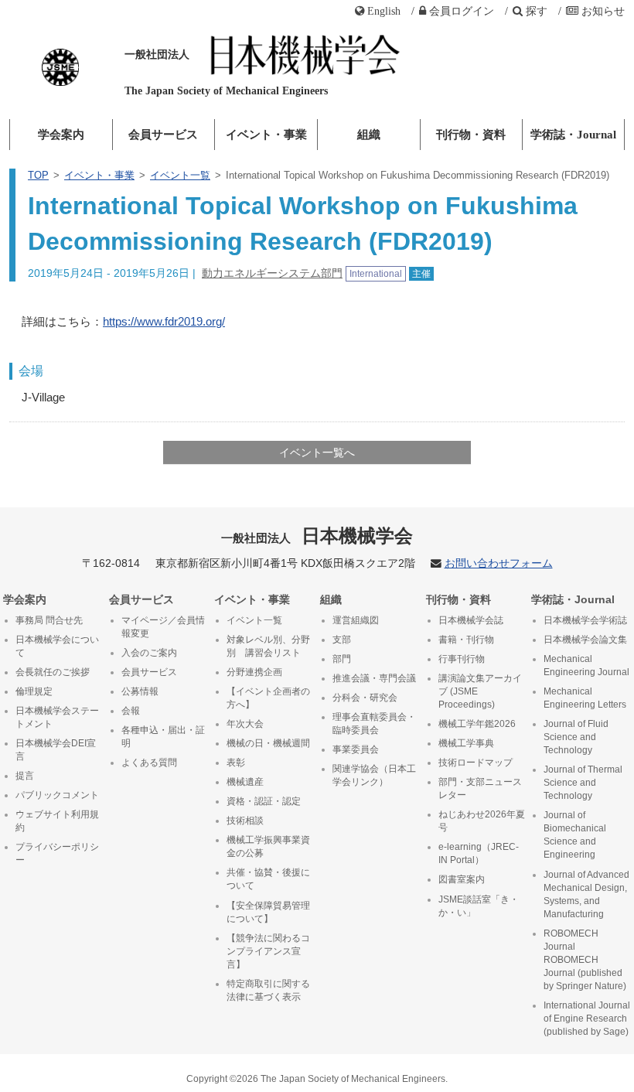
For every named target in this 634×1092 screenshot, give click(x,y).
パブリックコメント (57, 795)
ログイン (461, 11)
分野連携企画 (254, 672)
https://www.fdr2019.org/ (164, 321)
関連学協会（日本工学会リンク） (374, 775)
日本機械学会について (57, 646)
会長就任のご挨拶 (52, 672)
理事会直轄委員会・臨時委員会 (374, 723)
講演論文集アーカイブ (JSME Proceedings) (480, 691)
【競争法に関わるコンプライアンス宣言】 (268, 951)
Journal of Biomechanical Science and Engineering (575, 835)
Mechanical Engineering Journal (586, 665)
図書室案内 (461, 879)
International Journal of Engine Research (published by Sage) (587, 1018)
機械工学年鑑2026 (477, 723)
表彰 (236, 762)
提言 (24, 775)
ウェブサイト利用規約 (57, 821)
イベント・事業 (266, 134)
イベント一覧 (180, 175)
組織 (368, 134)
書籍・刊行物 (466, 639)
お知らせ (603, 11)
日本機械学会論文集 (585, 639)
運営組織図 (355, 620)
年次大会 (245, 723)
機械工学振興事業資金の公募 (268, 846)
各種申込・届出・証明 (163, 737)
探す (536, 11)
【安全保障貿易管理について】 (268, 912)
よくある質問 (149, 762)
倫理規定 (34, 691)
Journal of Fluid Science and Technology (576, 737)
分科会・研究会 (364, 697)
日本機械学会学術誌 (585, 620)
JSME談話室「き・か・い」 (478, 906)
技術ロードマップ (475, 762)
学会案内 (61, 134)
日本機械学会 (317, 535)
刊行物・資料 (471, 134)
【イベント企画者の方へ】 (268, 698)
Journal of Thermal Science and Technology (583, 782)
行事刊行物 (461, 658)
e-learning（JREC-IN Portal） (478, 853)
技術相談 (245, 820)
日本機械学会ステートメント (57, 717)
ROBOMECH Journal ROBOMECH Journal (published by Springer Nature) (585, 959)
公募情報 (139, 691)
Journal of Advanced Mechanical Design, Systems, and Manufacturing (586, 894)
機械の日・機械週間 (268, 743)
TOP (38, 175)
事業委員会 (355, 749)
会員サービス (163, 134)
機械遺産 (245, 781)
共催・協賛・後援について (268, 879)
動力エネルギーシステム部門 (272, 273)
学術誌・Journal (573, 134)
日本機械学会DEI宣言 (55, 750)
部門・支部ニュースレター (480, 788)
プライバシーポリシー (57, 853)
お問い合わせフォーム (499, 563)
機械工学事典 (466, 743)
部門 (341, 658)
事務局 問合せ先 (49, 620)
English (384, 11)
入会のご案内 (149, 652)
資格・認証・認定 (264, 801)
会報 (130, 710)
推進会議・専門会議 (374, 678)
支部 (341, 639)
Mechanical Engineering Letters (585, 698)
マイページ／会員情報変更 (163, 627)
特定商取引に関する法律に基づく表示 (268, 990)
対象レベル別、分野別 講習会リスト (268, 646)
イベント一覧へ (317, 452)
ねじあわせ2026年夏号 (481, 821)
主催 (421, 273)
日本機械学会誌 (470, 620)
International (375, 273)
